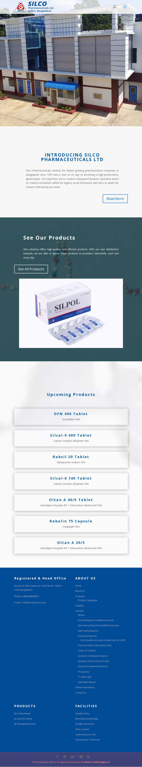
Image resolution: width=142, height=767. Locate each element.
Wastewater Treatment (87, 739)
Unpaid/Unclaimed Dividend (92, 666)
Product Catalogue (87, 600)
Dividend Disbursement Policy (93, 661)
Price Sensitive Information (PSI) (94, 645)
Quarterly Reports (87, 635)
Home (78, 585)
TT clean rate (84, 676)
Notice (81, 615)
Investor (79, 610)
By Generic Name (23, 718)
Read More (115, 198)
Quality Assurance (85, 723)
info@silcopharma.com (34, 602)
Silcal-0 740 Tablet (71, 478)
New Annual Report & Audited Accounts (98, 625)
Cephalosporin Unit (85, 734)
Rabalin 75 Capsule (71, 521)
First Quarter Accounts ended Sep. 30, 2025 (103, 640)
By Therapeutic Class (25, 723)
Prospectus (84, 671)
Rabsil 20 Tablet (71, 456)
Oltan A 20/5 (71, 542)
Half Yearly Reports (88, 630)
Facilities (79, 605)
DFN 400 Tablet (71, 413)
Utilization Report (87, 682)
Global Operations (85, 687)
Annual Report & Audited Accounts (96, 620)
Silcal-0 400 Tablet (71, 435)
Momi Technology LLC (97, 762)
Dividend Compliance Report (93, 655)
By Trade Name (22, 713)
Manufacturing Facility (86, 718)
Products (80, 596)
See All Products (31, 269)
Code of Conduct (86, 650)
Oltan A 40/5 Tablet (71, 499)
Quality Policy (82, 713)
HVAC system (82, 729)
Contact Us (81, 692)
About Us (80, 590)
